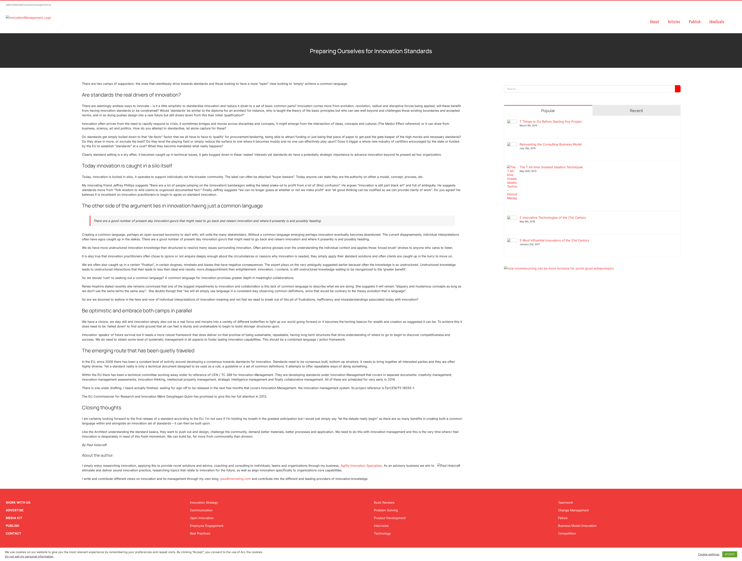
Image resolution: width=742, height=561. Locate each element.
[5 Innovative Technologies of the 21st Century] (512, 218)
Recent (636, 110)
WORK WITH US (18, 502)
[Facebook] (511, 289)
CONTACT (13, 533)
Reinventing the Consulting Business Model (551, 144)
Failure (563, 518)
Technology (382, 533)
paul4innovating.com (235, 479)
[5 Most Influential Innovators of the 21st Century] (512, 241)
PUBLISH (12, 526)
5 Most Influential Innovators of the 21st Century (554, 240)
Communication (201, 510)
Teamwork (565, 502)
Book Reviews (384, 502)
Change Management (573, 510)
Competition (567, 533)
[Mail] (524, 289)
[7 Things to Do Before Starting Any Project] (512, 122)
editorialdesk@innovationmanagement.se (28, 4)
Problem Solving (386, 510)
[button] (734, 21)
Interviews (381, 526)
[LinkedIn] (517, 289)
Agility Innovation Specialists (361, 466)
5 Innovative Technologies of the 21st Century (553, 217)
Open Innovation (202, 518)
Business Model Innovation (577, 526)
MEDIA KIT (14, 518)
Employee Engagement (207, 526)
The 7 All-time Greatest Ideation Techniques (551, 167)
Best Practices (200, 533)
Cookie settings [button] (708, 554)
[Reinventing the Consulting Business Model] (512, 145)
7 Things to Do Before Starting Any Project (550, 121)
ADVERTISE (15, 510)
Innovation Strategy (204, 502)
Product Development (390, 518)
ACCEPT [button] (730, 554)
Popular (548, 110)
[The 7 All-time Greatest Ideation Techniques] (512, 167)
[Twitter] (505, 289)
